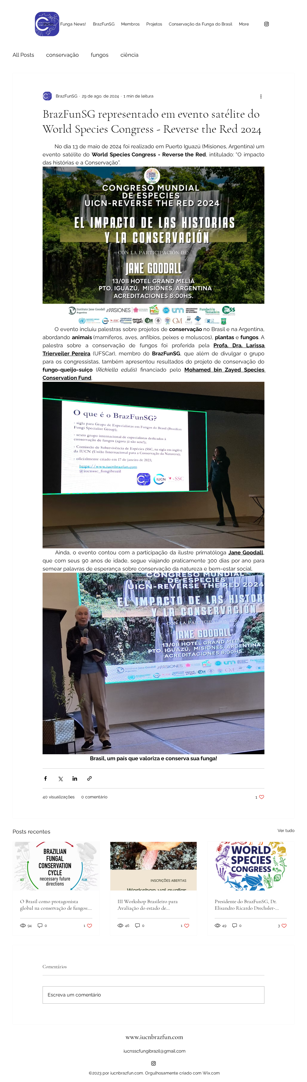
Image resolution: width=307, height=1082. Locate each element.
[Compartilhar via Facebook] (45, 778)
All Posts (23, 55)
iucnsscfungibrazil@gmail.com (155, 1051)
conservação (62, 55)
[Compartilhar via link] (89, 778)
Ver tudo (286, 830)
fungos (100, 55)
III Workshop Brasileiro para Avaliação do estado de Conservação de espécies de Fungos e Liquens (148, 904)
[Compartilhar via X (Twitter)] (60, 778)
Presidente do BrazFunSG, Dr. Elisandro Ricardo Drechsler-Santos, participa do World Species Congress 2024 (246, 904)
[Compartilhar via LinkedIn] (75, 778)
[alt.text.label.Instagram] (267, 24)
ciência (130, 55)
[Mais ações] (260, 96)
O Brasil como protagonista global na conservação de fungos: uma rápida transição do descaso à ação (54, 904)
